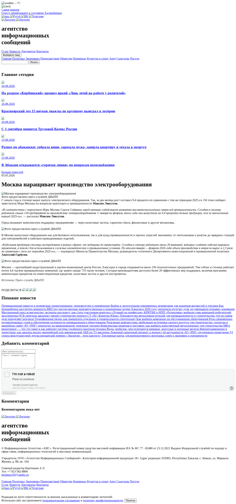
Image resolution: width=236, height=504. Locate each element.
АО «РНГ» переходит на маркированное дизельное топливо (62, 325)
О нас (5, 51)
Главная (6, 58)
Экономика (32, 58)
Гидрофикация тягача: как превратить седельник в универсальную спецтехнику (85, 319)
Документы (28, 51)
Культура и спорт (98, 58)
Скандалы (123, 58)
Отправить (9, 393)
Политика (18, 58)
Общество (66, 58)
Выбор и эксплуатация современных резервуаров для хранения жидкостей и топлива (165, 305)
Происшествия (49, 58)
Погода (134, 58)
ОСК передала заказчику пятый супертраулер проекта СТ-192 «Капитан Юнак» (69, 315)
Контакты (42, 51)
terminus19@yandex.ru (15, 474)
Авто (112, 58)
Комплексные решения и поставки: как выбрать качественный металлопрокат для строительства (161, 325)
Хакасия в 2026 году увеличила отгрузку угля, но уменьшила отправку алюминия (183, 309)
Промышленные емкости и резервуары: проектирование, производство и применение (56, 305)
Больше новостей (12, 172)
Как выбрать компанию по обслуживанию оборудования (172, 319)
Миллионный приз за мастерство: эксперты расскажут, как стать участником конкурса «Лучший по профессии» (72, 312)
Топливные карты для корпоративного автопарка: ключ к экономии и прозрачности (154, 335)
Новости (14, 51)
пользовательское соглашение (61, 500)
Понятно (130, 500)
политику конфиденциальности (103, 500)
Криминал (79, 58)
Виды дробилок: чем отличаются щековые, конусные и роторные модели (153, 329)
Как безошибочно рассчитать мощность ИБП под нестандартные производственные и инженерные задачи (112, 307)
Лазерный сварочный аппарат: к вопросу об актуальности (147, 332)
